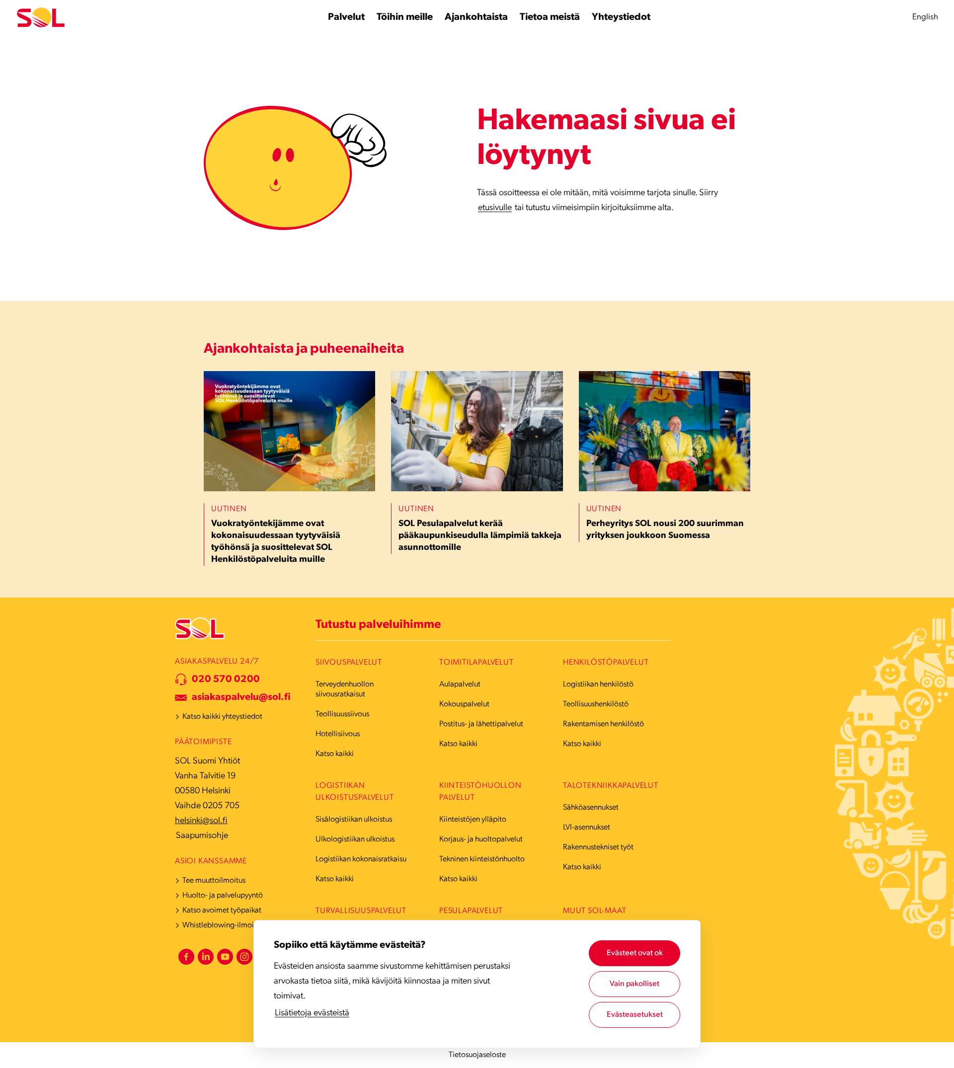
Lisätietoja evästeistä (312, 1013)
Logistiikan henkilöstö (598, 684)
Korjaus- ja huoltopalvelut (481, 839)
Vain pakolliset (634, 984)
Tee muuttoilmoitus (213, 881)
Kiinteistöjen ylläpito (472, 820)
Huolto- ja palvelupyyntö (222, 896)
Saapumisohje (202, 836)
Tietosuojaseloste (477, 1055)
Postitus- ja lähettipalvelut (481, 724)
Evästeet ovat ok (635, 953)
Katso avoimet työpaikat (221, 911)
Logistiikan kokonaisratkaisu (361, 859)
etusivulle (495, 208)
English (925, 17)
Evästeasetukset (635, 1015)
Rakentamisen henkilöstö (603, 724)
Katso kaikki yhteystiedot (222, 717)
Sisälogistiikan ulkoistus (354, 820)
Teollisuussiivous (342, 714)
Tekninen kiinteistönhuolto (482, 859)
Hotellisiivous (338, 734)
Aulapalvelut (459, 684)
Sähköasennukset (591, 808)
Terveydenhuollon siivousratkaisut (345, 689)
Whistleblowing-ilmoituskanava (234, 925)
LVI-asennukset (586, 828)
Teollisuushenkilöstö (596, 704)
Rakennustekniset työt (598, 847)
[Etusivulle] (41, 17)
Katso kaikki (335, 754)
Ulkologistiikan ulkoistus (355, 839)
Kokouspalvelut (464, 704)
